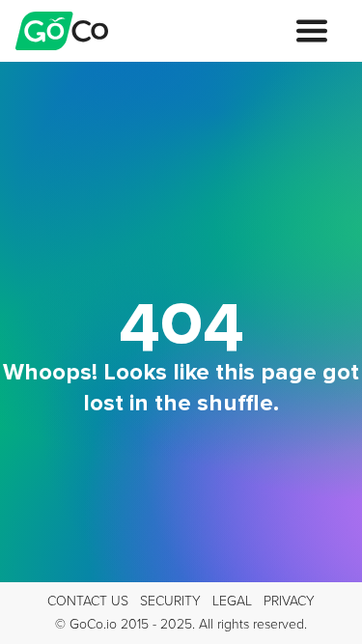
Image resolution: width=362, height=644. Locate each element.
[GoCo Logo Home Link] (61, 31)
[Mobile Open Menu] (311, 30)
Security (170, 601)
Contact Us (87, 601)
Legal (232, 601)
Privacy (289, 601)
